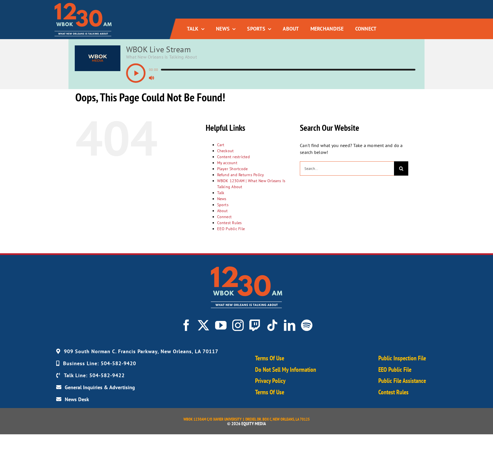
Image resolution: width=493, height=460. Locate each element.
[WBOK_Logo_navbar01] (83, 5)
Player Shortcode (232, 168)
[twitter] (203, 325)
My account (227, 162)
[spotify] (306, 325)
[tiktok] (272, 325)
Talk (221, 192)
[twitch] (255, 325)
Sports (223, 204)
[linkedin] (289, 325)
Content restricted (233, 156)
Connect (224, 216)
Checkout (225, 150)
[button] (136, 73)
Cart (221, 144)
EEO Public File (231, 228)
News (222, 198)
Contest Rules (229, 222)
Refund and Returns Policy (240, 174)
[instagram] (238, 325)
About (222, 210)
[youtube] (221, 325)
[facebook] (186, 325)
